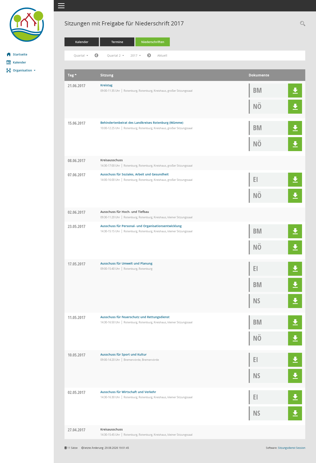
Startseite (20, 54)
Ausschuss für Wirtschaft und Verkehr (128, 392)
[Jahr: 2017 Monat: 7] (149, 55)
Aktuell (162, 55)
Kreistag (106, 85)
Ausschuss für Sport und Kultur (123, 354)
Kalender (19, 62)
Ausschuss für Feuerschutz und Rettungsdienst (135, 317)
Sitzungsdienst (291, 448)
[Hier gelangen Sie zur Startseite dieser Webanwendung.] (27, 25)
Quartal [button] (80, 55)
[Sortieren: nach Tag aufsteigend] (76, 75)
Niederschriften (152, 42)
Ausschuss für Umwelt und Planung (126, 263)
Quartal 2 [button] (114, 55)
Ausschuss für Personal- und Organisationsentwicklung (141, 226)
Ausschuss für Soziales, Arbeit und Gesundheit (134, 174)
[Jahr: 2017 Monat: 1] (96, 55)
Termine (117, 42)
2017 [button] (134, 55)
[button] (27, 70)
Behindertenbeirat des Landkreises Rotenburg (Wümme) (141, 123)
